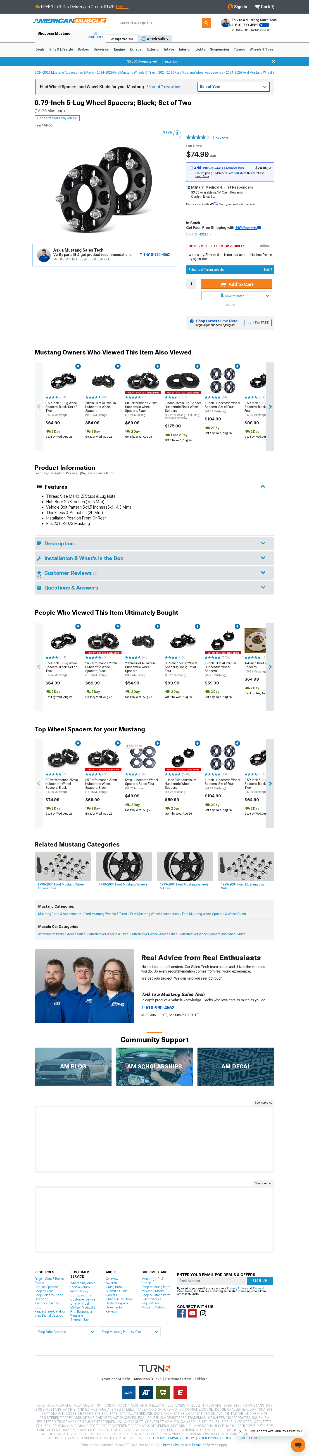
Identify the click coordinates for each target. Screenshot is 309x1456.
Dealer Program (117, 1303)
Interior (185, 49)
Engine (119, 49)
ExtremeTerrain (178, 1379)
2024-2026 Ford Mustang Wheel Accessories (190, 72)
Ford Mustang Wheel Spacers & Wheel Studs (214, 914)
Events (39, 1283)
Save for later (234, 296)
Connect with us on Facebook (181, 1313)
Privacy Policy (236, 1288)
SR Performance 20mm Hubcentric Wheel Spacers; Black (141, 409)
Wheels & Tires (261, 49)
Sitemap (156, 1438)
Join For (258, 323)
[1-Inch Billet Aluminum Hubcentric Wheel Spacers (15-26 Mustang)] (223, 640)
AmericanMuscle (115, 1379)
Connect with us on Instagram (203, 1313)
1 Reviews (220, 137)
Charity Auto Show (119, 1299)
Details (122, 6)
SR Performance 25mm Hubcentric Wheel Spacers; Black (61, 786)
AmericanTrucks (148, 1379)
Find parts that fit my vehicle (57, 118)
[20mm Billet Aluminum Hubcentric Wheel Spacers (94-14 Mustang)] (103, 380)
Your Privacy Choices (218, 1438)
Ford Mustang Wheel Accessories (154, 914)
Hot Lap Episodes (47, 1287)
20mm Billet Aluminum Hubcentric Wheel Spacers (100, 409)
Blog (38, 1307)
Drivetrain (101, 49)
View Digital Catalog (49, 1315)
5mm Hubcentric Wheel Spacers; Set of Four (141, 784)
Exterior (153, 49)
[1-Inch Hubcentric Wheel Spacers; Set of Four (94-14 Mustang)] (223, 380)
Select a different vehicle (206, 270)
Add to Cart (241, 284)
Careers (111, 1295)
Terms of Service (205, 1445)
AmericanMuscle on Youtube (192, 1313)
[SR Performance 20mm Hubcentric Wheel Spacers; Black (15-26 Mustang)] (143, 380)
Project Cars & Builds (49, 1279)
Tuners (239, 49)
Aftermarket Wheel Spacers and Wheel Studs (213, 934)
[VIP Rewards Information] (259, 227)
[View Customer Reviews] (198, 137)
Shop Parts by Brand (49, 1295)
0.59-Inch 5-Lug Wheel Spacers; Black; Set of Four (261, 409)
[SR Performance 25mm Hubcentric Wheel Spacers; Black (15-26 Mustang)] (63, 757)
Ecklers (201, 1379)
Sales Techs (114, 1307)
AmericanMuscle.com (69, 21)
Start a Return (80, 1287)
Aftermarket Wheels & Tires (108, 934)
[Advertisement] (154, 1139)
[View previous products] (39, 406)
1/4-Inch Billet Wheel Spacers (259, 667)
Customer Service (82, 1299)
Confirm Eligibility (203, 196)
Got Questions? (81, 1295)
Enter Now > (172, 61)
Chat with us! (79, 1303)
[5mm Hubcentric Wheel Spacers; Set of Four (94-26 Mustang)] (143, 757)
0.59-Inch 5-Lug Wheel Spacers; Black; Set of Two (61, 409)
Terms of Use (79, 1320)
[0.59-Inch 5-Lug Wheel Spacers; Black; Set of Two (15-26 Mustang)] (63, 380)
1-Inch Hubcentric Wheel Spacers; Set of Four (222, 407)
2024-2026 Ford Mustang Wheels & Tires (126, 72)
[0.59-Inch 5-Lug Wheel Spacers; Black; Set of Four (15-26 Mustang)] (263, 380)
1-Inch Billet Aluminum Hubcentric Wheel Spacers (220, 669)
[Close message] (273, 61)
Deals (40, 49)
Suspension (219, 49)
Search (206, 23)
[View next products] (270, 406)
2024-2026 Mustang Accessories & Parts (64, 72)
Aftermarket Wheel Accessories (155, 934)
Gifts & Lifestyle (61, 49)
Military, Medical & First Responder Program (82, 1312)
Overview (112, 1279)
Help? (268, 270)
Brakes (83, 49)
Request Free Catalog (50, 1311)
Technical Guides (47, 1303)
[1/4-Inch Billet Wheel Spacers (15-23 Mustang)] (263, 640)
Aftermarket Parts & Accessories (62, 934)
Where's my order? (83, 1283)
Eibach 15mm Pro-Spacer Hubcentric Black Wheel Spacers (183, 410)
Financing (41, 1299)
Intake (169, 49)
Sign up (259, 1281)
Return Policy (79, 1291)
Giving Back (114, 1287)
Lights (200, 49)
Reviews (111, 1311)
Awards (111, 1283)
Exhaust (136, 49)
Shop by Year (44, 1291)
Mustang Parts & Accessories (59, 914)
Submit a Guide (116, 1291)
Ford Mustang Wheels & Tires (106, 914)
